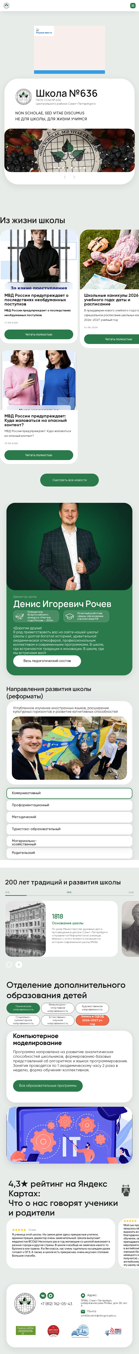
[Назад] (9, 965)
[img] (25, 1303)
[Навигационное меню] (133, 5)
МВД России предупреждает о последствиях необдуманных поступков (36, 299)
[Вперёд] (19, 965)
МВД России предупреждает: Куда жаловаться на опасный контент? (35, 420)
